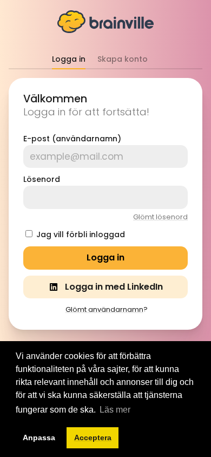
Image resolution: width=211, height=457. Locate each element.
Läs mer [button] (115, 409)
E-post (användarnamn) (72, 138)
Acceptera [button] (92, 437)
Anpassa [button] (39, 437)
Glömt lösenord (160, 217)
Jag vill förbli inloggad (80, 234)
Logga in (68, 59)
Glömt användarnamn (104, 309)
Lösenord (41, 179)
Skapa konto (122, 59)
